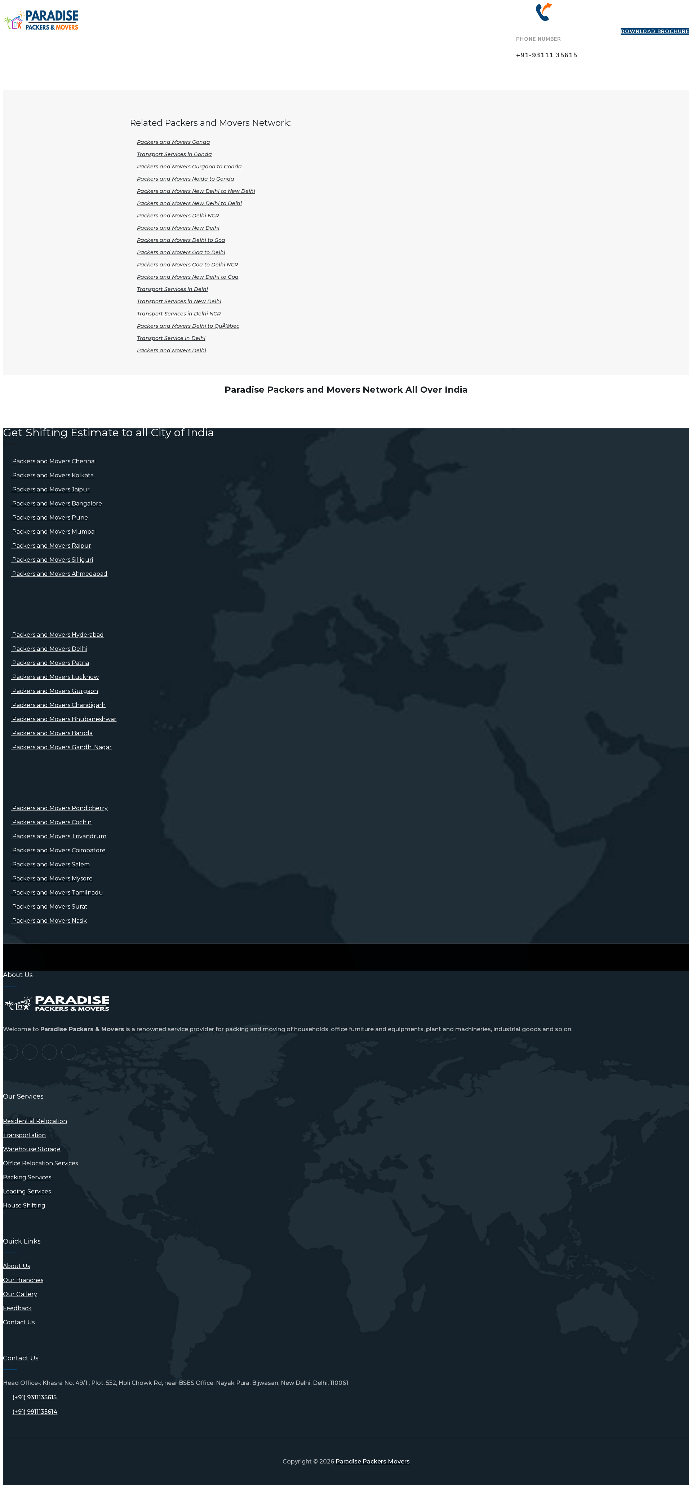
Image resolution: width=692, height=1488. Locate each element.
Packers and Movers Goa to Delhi (181, 252)
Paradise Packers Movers (373, 1461)
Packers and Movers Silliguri (52, 559)
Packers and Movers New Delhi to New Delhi (196, 191)
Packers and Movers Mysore (52, 878)
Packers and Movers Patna (50, 662)
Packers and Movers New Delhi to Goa (188, 277)
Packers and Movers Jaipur (50, 489)
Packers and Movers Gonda (173, 142)
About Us (139, 15)
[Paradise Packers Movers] (41, 21)
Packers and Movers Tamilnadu (57, 892)
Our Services (193, 15)
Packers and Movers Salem (50, 864)
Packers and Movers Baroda (52, 733)
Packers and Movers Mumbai (53, 531)
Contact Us (19, 1322)
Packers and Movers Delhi (171, 350)
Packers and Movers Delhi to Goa (181, 240)
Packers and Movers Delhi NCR (178, 215)
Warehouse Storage (32, 1149)
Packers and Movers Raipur (51, 545)
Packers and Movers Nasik (49, 920)
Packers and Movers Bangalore (56, 503)
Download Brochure (655, 31)
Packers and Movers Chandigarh (58, 705)
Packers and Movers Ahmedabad (59, 573)
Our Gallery (315, 15)
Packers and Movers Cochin (51, 822)
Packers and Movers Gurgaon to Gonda (189, 166)
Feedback (369, 15)
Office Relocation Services (40, 1163)
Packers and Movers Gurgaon (54, 691)
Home (97, 15)
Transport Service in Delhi (171, 338)
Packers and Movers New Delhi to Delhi (189, 203)
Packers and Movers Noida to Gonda (185, 179)
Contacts (418, 15)
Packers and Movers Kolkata (52, 475)
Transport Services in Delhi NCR (179, 313)
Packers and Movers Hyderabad (57, 634)
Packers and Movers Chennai (53, 461)
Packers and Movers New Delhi (178, 228)
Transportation (24, 1135)
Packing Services (27, 1177)
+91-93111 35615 (546, 55)
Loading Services (27, 1191)
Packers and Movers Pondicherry (59, 808)
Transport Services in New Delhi (179, 301)
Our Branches (254, 15)
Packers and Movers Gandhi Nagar (61, 747)
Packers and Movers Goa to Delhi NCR (187, 264)
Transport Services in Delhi (172, 289)
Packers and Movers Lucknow (55, 677)
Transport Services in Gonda (174, 154)
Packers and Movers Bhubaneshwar (63, 719)
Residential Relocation (35, 1121)
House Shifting (24, 1205)
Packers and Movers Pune (49, 517)
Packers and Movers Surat (49, 906)
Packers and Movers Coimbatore (58, 850)
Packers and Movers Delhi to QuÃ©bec (188, 326)
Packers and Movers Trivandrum (58, 836)
